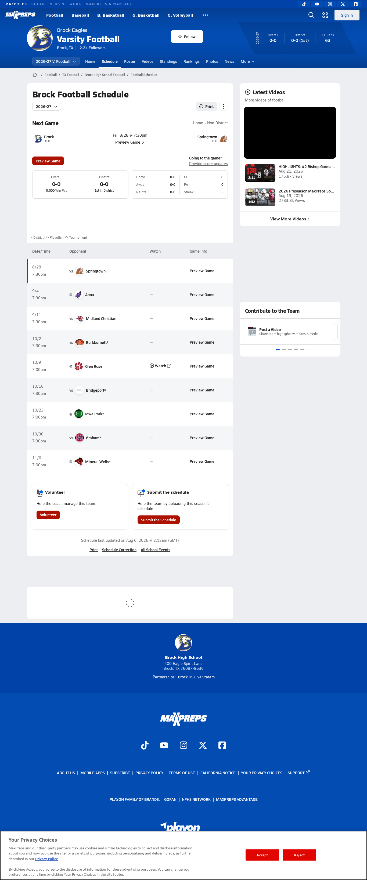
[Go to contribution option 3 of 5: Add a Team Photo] (290, 349)
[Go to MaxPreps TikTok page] (145, 746)
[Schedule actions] (223, 106)
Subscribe (120, 772)
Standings (168, 61)
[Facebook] (356, 4)
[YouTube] (317, 4)
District (108, 190)
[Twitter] (343, 4)
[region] (183, 855)
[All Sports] (206, 15)
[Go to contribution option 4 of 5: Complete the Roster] (296, 349)
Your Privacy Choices (261, 772)
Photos (212, 61)
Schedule (110, 61)
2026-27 (44, 106)
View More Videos (288, 219)
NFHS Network (65, 4)
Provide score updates (208, 163)
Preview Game (48, 160)
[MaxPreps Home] (20, 15)
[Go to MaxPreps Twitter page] (203, 746)
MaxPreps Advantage (109, 4)
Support (296, 772)
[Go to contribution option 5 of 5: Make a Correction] (302, 349)
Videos (147, 61)
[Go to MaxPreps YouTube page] (164, 746)
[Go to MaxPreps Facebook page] (222, 746)
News (229, 61)
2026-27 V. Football (53, 61)
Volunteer (48, 514)
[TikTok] (304, 4)
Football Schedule (144, 74)
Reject (299, 854)
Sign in (347, 15)
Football (54, 15)
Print (209, 106)
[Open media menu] (325, 15)
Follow (190, 36)
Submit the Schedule (158, 519)
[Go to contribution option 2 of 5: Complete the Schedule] (284, 349)
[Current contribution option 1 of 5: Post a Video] (278, 349)
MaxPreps (16, 4)
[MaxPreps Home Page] (34, 74)
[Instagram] (330, 4)
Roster (129, 61)
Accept (262, 854)
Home (90, 61)
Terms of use (182, 772)
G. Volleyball (180, 15)
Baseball (80, 15)
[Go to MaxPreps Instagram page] (183, 746)
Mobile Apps (92, 772)
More (245, 61)
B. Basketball (110, 15)
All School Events (155, 549)
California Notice (218, 772)
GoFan (38, 4)
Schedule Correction (119, 549)
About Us (66, 772)
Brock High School (183, 657)
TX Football (70, 74)
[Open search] (311, 15)
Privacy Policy (149, 772)
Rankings (192, 61)
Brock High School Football (105, 74)
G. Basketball (146, 15)
